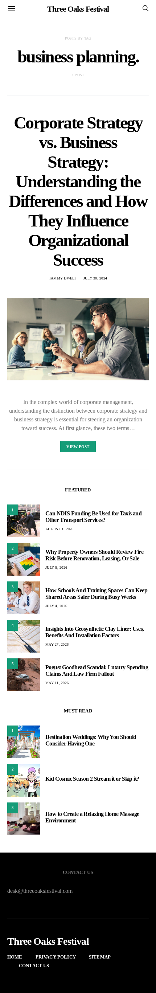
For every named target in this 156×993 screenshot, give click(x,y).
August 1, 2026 (59, 529)
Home (14, 957)
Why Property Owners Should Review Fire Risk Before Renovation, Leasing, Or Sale (94, 555)
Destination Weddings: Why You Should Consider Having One (90, 740)
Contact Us (34, 965)
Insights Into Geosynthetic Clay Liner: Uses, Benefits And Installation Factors (94, 632)
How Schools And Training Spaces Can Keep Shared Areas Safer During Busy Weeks (96, 593)
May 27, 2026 (57, 644)
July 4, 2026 (56, 606)
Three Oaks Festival (78, 8)
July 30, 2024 (95, 278)
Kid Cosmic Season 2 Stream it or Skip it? (92, 779)
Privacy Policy (56, 957)
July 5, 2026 (56, 567)
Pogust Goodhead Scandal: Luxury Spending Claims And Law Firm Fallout (96, 670)
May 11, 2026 (57, 683)
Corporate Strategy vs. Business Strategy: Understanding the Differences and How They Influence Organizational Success (78, 191)
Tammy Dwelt (63, 278)
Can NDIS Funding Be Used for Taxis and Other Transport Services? (93, 516)
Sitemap (100, 957)
